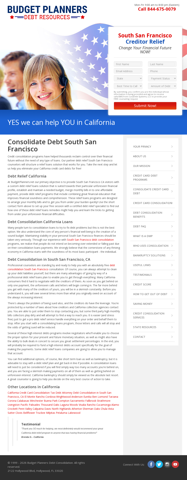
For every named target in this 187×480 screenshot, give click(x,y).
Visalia (82, 404)
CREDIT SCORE (142, 284)
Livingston (14, 404)
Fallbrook (90, 400)
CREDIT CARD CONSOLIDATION (152, 203)
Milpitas (50, 412)
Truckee (40, 412)
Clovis (19, 412)
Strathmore (103, 400)
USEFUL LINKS (142, 265)
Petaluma (61, 412)
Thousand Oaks (50, 404)
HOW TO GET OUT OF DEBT (150, 294)
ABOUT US (139, 156)
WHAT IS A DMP (143, 236)
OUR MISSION (141, 166)
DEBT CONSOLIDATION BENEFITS (147, 214)
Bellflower (29, 412)
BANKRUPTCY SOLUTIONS (149, 255)
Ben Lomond (100, 396)
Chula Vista (107, 408)
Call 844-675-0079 (157, 9)
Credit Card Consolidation (35, 392)
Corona (12, 400)
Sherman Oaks (91, 408)
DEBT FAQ (139, 226)
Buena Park (51, 400)
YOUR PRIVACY (142, 146)
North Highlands (61, 408)
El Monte (29, 396)
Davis (47, 408)
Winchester (36, 400)
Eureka (87, 396)
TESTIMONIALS (142, 274)
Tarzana (113, 396)
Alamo (115, 404)
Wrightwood (63, 396)
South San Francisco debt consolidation (90, 239)
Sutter (11, 412)
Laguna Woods (69, 404)
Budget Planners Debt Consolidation (50, 462)
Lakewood (74, 412)
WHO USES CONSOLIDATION (150, 245)
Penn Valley (25, 408)
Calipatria (38, 408)
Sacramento (77, 400)
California (13, 392)
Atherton (77, 408)
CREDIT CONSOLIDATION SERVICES (148, 315)
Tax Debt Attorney (61, 392)
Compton (63, 400)
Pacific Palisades (30, 404)
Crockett (13, 408)
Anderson (77, 396)
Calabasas (23, 400)
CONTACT (139, 337)
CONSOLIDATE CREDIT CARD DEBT (151, 191)
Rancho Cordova (46, 396)
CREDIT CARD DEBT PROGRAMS (145, 177)
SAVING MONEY (142, 303)
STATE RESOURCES (144, 327)
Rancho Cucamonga (99, 404)
